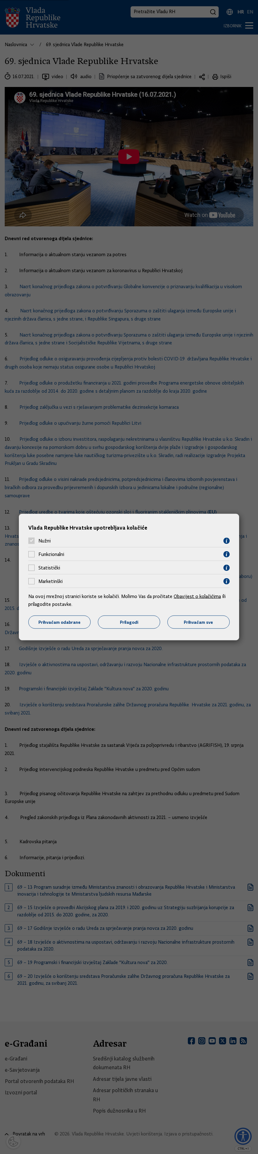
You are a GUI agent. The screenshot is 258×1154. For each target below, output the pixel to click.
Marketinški (50, 581)
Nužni (44, 541)
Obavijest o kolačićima (197, 596)
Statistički (49, 568)
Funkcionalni (51, 554)
